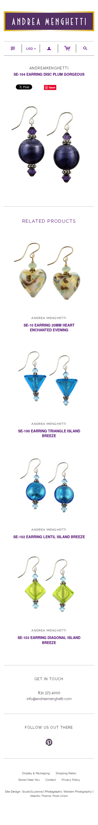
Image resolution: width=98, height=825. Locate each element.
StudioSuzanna (32, 791)
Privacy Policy (71, 780)
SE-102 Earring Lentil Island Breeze (49, 536)
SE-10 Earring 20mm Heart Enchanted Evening (49, 328)
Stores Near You (29, 780)
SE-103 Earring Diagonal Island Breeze (49, 640)
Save (52, 87)
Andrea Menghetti (48, 318)
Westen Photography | (78, 791)
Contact (50, 780)
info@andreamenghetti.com (49, 699)
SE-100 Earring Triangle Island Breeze (49, 433)
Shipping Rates (66, 773)
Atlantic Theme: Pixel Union (49, 796)
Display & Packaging (36, 773)
